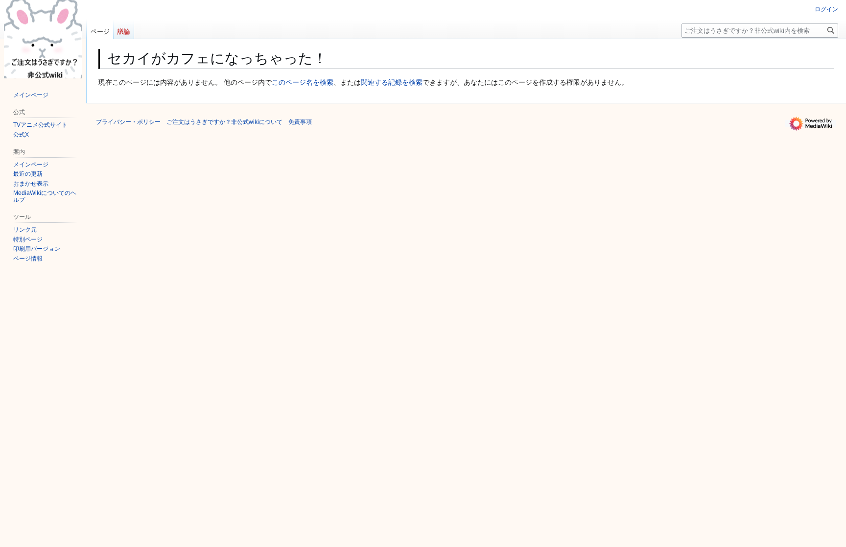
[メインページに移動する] (43, 39)
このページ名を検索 (302, 82)
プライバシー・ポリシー (128, 122)
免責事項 (300, 122)
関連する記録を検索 (392, 82)
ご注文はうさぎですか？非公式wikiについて (224, 122)
